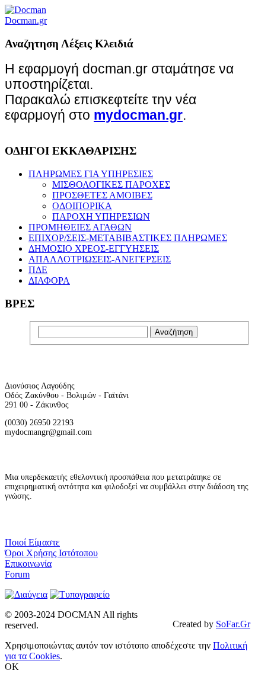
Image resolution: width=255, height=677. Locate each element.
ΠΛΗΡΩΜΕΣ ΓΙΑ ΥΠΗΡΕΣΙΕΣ (90, 174)
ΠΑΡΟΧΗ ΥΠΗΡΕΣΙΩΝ (101, 216)
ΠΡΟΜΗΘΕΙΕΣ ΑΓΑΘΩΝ (80, 227)
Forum (17, 574)
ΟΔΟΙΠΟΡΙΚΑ (82, 206)
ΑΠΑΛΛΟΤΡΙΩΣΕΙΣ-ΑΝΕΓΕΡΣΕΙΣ (99, 259)
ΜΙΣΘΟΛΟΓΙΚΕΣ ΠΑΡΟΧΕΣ (111, 184)
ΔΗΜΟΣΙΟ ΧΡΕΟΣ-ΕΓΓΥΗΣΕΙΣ (93, 248)
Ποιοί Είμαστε (32, 542)
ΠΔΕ (37, 270)
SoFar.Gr (233, 624)
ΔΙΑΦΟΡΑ (49, 280)
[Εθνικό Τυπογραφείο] (80, 594)
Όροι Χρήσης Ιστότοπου (51, 553)
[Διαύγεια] (26, 594)
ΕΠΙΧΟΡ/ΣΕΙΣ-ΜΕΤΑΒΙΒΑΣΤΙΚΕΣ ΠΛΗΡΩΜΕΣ (127, 238)
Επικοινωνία (28, 564)
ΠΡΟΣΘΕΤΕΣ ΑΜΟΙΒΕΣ (102, 195)
